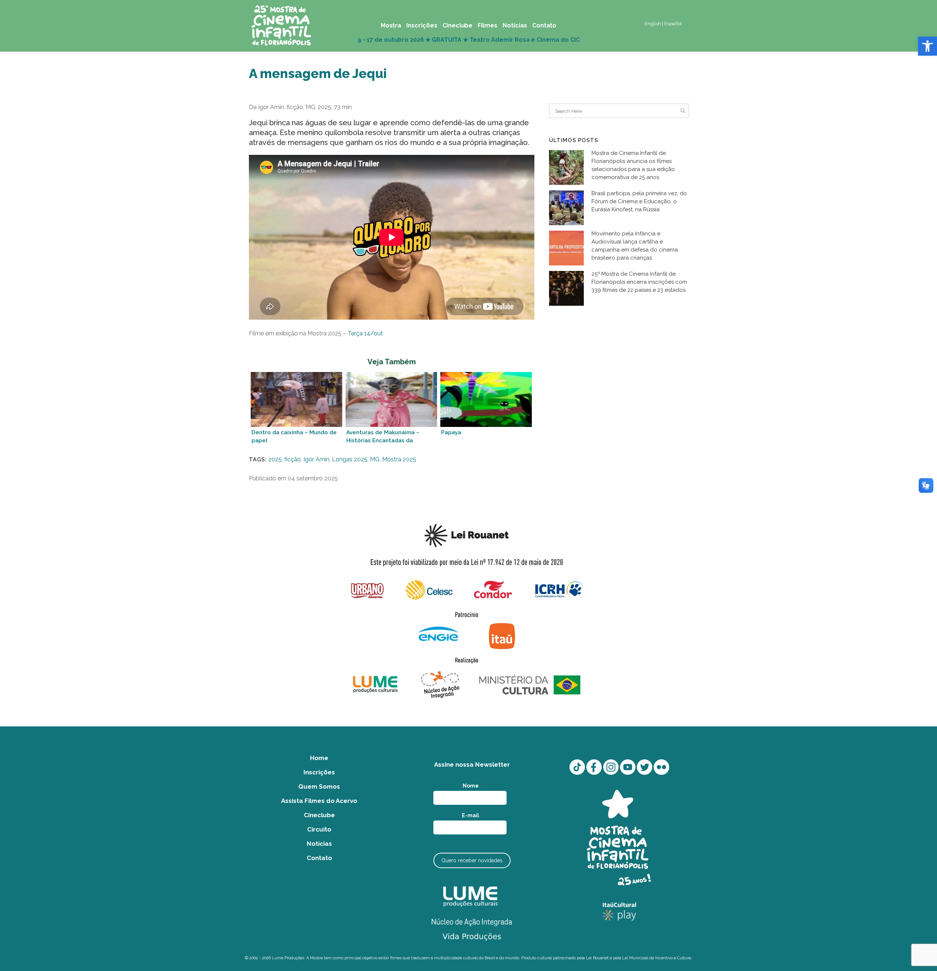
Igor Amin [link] (316, 459)
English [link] (653, 23)
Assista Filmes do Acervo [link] (319, 800)
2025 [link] (275, 459)
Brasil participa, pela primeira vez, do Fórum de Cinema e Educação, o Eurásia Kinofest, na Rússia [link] (639, 201)
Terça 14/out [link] (365, 333)
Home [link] (319, 758)
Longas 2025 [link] (349, 459)
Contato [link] (319, 858)
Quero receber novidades (472, 860)
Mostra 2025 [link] (399, 459)
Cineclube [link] (319, 815)
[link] (927, 46)
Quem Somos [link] (319, 786)
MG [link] (375, 459)
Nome (472, 786)
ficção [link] (292, 459)
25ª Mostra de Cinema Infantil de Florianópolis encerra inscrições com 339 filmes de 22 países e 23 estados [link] (639, 282)
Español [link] (673, 23)
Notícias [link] (319, 843)
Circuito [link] (319, 829)
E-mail (472, 815)
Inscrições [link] (319, 772)
